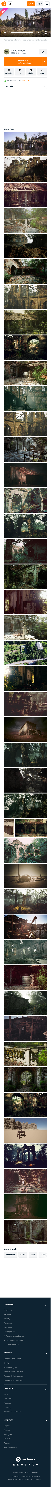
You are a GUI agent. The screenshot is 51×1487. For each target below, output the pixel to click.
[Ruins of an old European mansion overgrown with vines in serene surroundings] (25, 194)
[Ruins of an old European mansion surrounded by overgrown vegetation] (25, 550)
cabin (33, 1273)
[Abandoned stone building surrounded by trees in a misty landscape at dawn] (25, 295)
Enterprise (8, 1341)
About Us (7, 1421)
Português (8, 1452)
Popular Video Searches (13, 1398)
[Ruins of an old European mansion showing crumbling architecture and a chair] (25, 448)
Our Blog (7, 1425)
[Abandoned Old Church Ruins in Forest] (25, 1174)
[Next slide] (41, 1273)
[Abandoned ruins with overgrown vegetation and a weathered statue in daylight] (25, 168)
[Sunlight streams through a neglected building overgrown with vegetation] (25, 677)
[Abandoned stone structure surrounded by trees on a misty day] (25, 245)
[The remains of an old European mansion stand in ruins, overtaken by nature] (25, 868)
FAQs (6, 1412)
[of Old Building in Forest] (25, 1021)
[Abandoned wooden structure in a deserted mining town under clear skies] (25, 1046)
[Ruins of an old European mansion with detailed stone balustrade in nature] (25, 1072)
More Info (9, 85)
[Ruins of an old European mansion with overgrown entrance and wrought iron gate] (25, 1097)
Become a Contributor (12, 1430)
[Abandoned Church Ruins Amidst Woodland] (25, 525)
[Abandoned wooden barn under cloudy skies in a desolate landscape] (25, 728)
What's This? (26, 81)
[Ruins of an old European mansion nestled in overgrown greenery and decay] (25, 1250)
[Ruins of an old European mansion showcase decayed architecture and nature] (20, 846)
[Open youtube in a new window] (36, 1483)
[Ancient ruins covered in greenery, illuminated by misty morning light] (25, 804)
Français (7, 1461)
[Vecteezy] (3, 3)
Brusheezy (8, 1328)
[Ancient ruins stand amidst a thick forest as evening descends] (25, 754)
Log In (39, 4)
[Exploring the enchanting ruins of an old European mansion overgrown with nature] (25, 1123)
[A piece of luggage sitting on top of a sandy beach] (9, 827)
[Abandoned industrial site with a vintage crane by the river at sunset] (25, 945)
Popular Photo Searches (13, 1394)
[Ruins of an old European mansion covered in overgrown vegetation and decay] (25, 626)
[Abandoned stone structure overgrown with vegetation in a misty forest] (25, 423)
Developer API (9, 1350)
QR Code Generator (11, 1363)
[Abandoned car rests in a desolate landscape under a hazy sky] (25, 894)
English (7, 1444)
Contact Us (8, 1417)
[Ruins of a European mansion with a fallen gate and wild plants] (25, 703)
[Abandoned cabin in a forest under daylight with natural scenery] (25, 143)
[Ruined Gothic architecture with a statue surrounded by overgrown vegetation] (25, 397)
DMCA (6, 1381)
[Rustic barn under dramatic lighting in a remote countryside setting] (25, 474)
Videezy (7, 1337)
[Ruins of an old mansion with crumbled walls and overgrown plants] (25, 1199)
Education (8, 1345)
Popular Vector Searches (13, 1390)
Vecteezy (7, 1333)
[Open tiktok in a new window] (28, 1483)
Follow (43, 53)
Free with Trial (25, 61)
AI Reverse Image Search (14, 1354)
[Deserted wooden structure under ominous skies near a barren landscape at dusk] (25, 1225)
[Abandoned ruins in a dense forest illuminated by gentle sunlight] (25, 779)
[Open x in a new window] (32, 1483)
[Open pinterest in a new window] (25, 1483)
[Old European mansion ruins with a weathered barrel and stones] (25, 996)
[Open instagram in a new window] (17, 1483)
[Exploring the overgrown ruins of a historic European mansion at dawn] (25, 346)
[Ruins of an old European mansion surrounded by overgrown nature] (25, 575)
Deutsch (7, 1457)
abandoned (10, 1273)
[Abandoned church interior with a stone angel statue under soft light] (25, 970)
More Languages (10, 1465)
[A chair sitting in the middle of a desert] (25, 1148)
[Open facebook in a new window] (13, 1483)
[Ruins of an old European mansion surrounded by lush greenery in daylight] (25, 219)
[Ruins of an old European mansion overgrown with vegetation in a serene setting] (25, 321)
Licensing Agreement (12, 1377)
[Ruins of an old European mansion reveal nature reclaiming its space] (25, 270)
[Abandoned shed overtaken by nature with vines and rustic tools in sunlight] (25, 601)
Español (7, 1448)
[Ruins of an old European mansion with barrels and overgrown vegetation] (25, 372)
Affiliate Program (10, 1385)
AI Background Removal (13, 1358)
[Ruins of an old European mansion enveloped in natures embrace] (25, 499)
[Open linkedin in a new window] (21, 1483)
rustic (22, 1273)
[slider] (22, 32)
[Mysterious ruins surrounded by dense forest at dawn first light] (25, 919)
